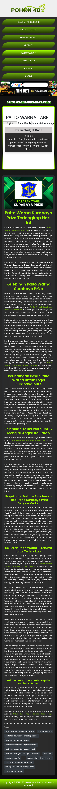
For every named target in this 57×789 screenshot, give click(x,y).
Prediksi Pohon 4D (35, 782)
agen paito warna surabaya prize (20, 731)
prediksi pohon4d (13, 758)
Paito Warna (27, 53)
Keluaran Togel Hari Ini (28, 22)
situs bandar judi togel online (39, 758)
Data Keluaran (27, 37)
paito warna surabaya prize (17, 740)
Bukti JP (28, 76)
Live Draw (28, 45)
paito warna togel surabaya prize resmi (22, 753)
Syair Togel (28, 60)
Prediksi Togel (27, 29)
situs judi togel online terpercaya (19, 762)
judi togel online (44, 731)
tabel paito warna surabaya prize (20, 767)
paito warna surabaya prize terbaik (20, 749)
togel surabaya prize (14, 771)
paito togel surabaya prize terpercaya (21, 736)
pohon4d (47, 753)
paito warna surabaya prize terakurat (21, 745)
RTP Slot (28, 68)
